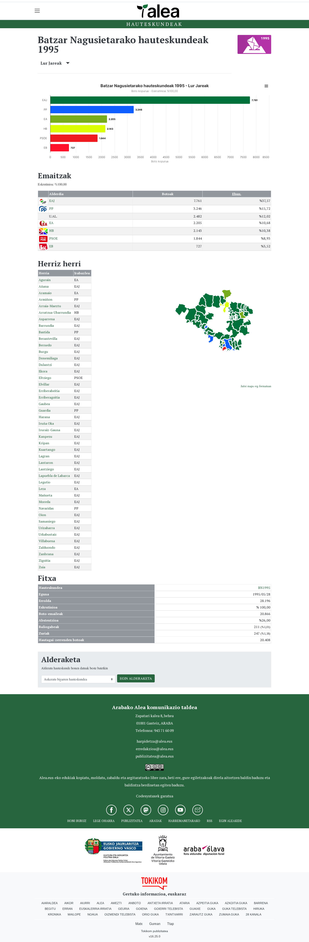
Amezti (116, 903)
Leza (42, 488)
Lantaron (46, 462)
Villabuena (47, 541)
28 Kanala (253, 914)
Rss (209, 821)
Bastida (44, 332)
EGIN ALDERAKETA (136, 678)
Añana (44, 286)
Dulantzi (45, 364)
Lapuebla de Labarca (54, 475)
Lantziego (46, 469)
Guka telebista (234, 908)
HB (51, 230)
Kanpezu (45, 436)
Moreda (44, 501)
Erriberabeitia (49, 390)
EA (51, 222)
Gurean (154, 924)
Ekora (43, 371)
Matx (139, 924)
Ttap (170, 924)
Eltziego (45, 377)
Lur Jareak (53, 63)
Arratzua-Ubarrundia (55, 312)
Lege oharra (104, 821)
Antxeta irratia (160, 903)
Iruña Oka (46, 423)
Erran (67, 908)
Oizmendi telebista (119, 914)
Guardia (44, 410)
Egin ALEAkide (230, 821)
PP (51, 208)
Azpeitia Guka (207, 903)
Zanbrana (46, 554)
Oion (42, 514)
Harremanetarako (184, 821)
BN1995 (264, 587)
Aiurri (85, 903)
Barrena (261, 903)
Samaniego (47, 521)
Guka (211, 908)
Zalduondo (47, 547)
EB (51, 246)
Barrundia (46, 325)
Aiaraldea (49, 903)
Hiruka (258, 908)
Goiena (141, 908)
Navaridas (46, 508)
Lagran (44, 456)
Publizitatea (132, 821)
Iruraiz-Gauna (49, 430)
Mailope (74, 914)
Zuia (42, 567)
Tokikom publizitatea (154, 931)
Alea (100, 903)
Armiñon (45, 299)
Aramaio (45, 293)
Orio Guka (150, 914)
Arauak (155, 821)
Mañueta (45, 495)
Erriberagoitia (49, 397)
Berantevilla (48, 338)
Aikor (68, 903)
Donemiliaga (48, 358)
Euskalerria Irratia (95, 908)
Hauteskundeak (154, 24)
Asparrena (47, 319)
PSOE (53, 238)
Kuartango (47, 449)
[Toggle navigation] (37, 11)
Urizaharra (47, 528)
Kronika (54, 914)
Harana (44, 417)
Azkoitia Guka (236, 903)
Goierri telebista (168, 908)
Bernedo (45, 345)
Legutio (44, 482)
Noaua (92, 914)
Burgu (43, 351)
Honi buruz (76, 821)
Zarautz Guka (201, 914)
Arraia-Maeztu (50, 306)
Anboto (134, 903)
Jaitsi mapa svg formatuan (256, 386)
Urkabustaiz (48, 534)
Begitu (50, 908)
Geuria (123, 908)
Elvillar (44, 384)
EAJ (52, 200)
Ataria (185, 903)
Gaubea (44, 404)
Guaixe (195, 908)
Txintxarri (174, 914)
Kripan (44, 443)
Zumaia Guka (229, 914)
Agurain (45, 280)
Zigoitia (44, 560)
